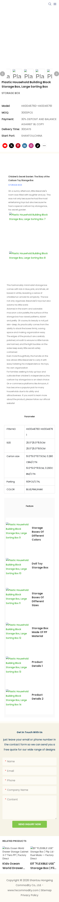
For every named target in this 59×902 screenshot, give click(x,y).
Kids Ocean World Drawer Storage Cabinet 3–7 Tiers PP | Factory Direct (15, 865)
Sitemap (46, 890)
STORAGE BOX (15, 185)
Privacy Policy (29, 895)
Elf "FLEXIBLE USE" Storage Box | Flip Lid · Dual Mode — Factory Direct (43, 865)
